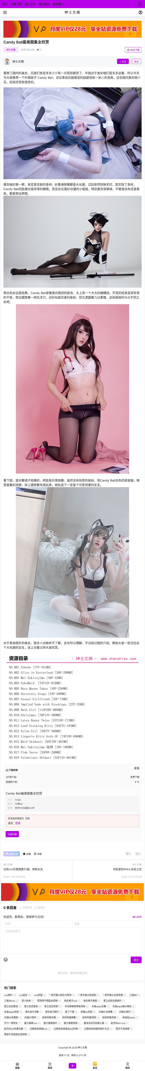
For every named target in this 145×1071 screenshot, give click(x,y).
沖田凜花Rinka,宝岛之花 (127, 869)
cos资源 (40, 995)
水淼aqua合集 (100, 1006)
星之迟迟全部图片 (114, 1000)
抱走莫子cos (72, 1000)
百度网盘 (12, 834)
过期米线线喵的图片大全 (98, 1028)
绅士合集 (10, 49)
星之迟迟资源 (53, 1006)
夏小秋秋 (28, 1000)
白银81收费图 (12, 1017)
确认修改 (137, 917)
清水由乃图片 (53, 1011)
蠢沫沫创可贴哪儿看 (96, 1023)
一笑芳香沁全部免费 (114, 995)
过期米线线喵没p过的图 (67, 1028)
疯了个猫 (71, 1011)
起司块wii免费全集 (15, 1028)
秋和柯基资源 (110, 1017)
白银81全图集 (107, 1011)
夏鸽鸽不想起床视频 (49, 1000)
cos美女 (25, 995)
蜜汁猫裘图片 (52, 1023)
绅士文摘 (82, 1047)
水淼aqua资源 (13, 1011)
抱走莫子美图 (91, 1000)
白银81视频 (31, 1017)
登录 (17, 823)
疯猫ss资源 (88, 1011)
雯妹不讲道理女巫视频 (17, 1034)
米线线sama (130, 1017)
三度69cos (11, 1000)
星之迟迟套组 (12, 1006)
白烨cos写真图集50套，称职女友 (23, 869)
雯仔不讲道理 (124, 1028)
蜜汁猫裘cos (32, 1023)
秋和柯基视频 (90, 1017)
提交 (136, 960)
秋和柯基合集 (50, 1017)
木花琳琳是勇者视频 (77, 1006)
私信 (136, 61)
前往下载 (135, 50)
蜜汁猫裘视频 (72, 1023)
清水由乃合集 (33, 1011)
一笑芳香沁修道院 (88, 995)
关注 (124, 61)
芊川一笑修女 (12, 1023)
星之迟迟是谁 (32, 1006)
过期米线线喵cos (40, 1028)
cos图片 (10, 995)
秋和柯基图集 (70, 1017)
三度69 (135, 995)
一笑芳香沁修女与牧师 (62, 995)
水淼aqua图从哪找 (124, 1006)
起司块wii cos (119, 1023)
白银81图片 (126, 1011)
